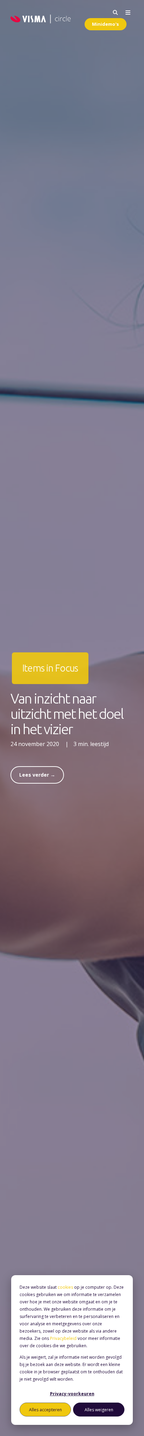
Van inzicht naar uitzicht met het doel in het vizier (66, 714)
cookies (65, 1287)
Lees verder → (37, 774)
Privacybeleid (63, 1338)
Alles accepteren (45, 1410)
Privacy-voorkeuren (72, 1394)
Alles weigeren (99, 1410)
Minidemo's (105, 24)
